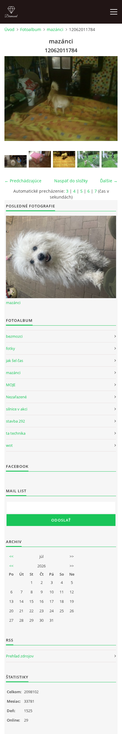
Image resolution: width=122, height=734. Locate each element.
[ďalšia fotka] (108, 98)
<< (11, 556)
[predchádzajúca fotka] (14, 98)
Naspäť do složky (71, 181)
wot (9, 445)
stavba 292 (15, 421)
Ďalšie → (109, 181)
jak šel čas (14, 360)
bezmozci (14, 336)
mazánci (55, 29)
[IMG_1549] (40, 159)
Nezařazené (16, 397)
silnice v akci (16, 409)
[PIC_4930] (88, 159)
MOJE (10, 384)
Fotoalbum (30, 29)
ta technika (15, 433)
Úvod (9, 29)
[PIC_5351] (64, 159)
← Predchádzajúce (22, 181)
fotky (10, 348)
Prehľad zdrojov (20, 656)
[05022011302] (15, 161)
